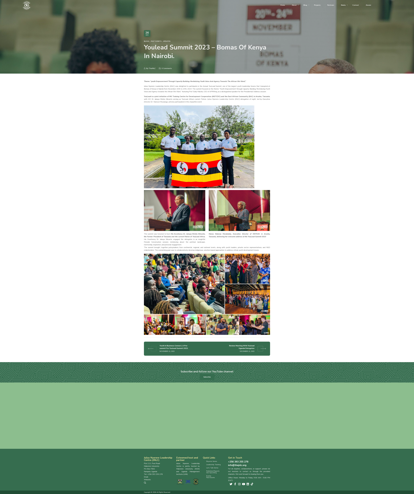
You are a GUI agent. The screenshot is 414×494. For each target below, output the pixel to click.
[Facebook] (235, 484)
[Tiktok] (252, 484)
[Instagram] (239, 484)
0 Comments (167, 68)
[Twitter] (231, 484)
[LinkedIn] (247, 484)
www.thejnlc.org (157, 479)
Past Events (156, 41)
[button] (207, 377)
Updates (166, 41)
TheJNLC (152, 68)
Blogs (146, 41)
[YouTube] (243, 484)
